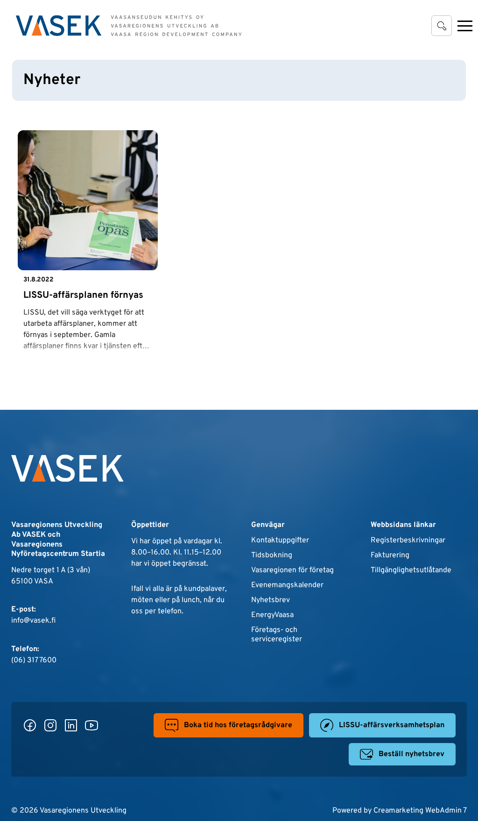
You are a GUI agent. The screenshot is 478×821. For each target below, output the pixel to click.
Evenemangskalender (287, 585)
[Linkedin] (70, 725)
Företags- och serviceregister (276, 634)
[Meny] (465, 25)
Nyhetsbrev (270, 600)
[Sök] (441, 25)
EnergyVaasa (272, 615)
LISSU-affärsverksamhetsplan (391, 725)
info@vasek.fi (33, 620)
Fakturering (390, 555)
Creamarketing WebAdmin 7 (420, 810)
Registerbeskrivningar (408, 540)
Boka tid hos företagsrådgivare (238, 725)
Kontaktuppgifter (280, 540)
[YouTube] (91, 725)
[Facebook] (29, 725)
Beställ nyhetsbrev (411, 754)
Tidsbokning (271, 555)
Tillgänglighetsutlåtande (411, 570)
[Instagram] (50, 725)
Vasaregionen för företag (292, 570)
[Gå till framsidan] (129, 25)
